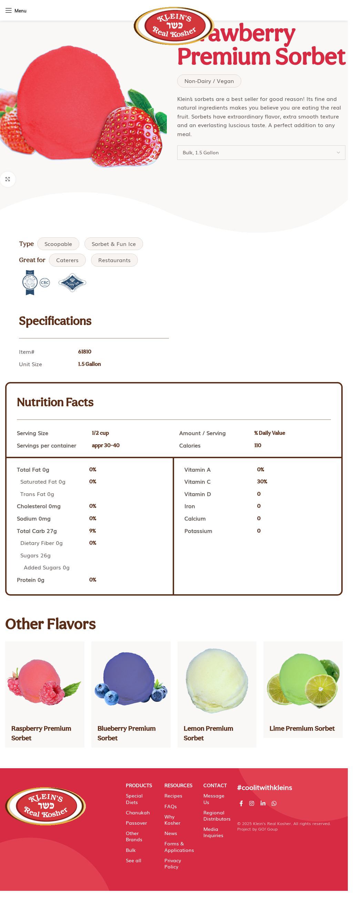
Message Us (213, 798)
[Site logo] (174, 22)
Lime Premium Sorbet (302, 728)
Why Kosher (172, 819)
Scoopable (58, 243)
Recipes (173, 795)
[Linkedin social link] (263, 803)
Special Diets (134, 798)
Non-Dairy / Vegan (209, 80)
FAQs (170, 806)
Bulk (131, 850)
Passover (136, 823)
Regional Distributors (215, 815)
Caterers (67, 260)
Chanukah (137, 812)
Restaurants (114, 260)
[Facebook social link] (241, 803)
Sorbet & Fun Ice (114, 243)
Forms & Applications (176, 846)
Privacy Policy (172, 863)
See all (133, 860)
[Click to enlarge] (8, 179)
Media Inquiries (213, 832)
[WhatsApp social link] (274, 803)
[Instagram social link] (251, 803)
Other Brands (134, 836)
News (170, 833)
